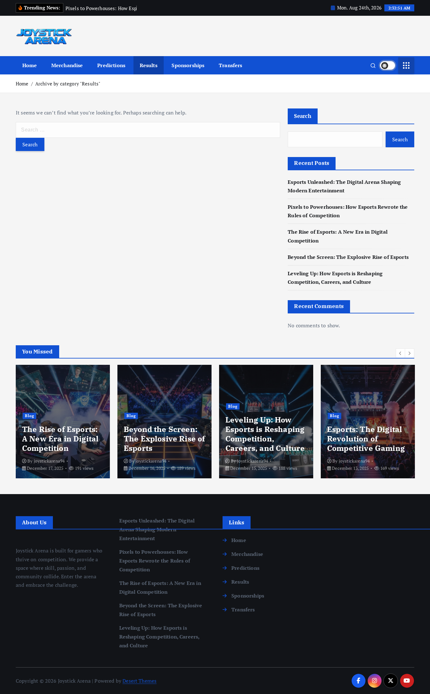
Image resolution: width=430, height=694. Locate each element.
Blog (29, 415)
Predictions (111, 65)
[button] (400, 353)
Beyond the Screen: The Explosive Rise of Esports (348, 257)
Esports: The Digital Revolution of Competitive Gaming (366, 438)
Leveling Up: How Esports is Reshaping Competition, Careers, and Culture (265, 434)
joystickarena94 (49, 461)
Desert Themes (139, 680)
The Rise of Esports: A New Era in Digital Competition (60, 438)
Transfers (230, 65)
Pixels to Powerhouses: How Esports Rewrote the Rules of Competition (154, 560)
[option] (63, 421)
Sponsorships (188, 65)
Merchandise (67, 65)
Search (302, 116)
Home (29, 65)
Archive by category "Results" (68, 83)
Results (148, 65)
